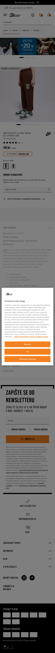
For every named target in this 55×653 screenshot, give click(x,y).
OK (27, 352)
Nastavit (27, 344)
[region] (27, 326)
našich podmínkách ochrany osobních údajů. (31, 337)
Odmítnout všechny (27, 359)
